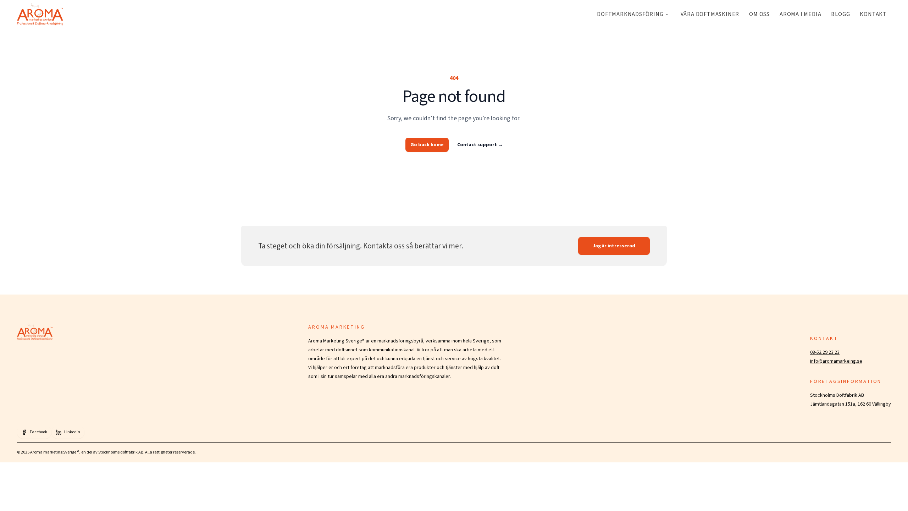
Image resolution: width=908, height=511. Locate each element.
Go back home (427, 144)
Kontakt (873, 14)
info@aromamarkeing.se (836, 361)
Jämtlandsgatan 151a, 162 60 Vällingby (850, 404)
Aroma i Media (800, 14)
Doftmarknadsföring (630, 14)
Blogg (840, 14)
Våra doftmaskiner (710, 14)
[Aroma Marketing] (40, 14)
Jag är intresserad (614, 245)
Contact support (480, 144)
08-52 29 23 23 (825, 352)
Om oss (759, 14)
